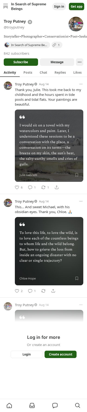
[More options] (81, 84)
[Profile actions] (79, 62)
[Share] (57, 187)
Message (56, 62)
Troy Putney (24, 84)
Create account (60, 354)
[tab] (10, 72)
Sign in (59, 6)
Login (27, 354)
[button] (9, 405)
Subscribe (20, 62)
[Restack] (43, 291)
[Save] (77, 175)
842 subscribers (16, 53)
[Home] (5, 6)
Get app (76, 6)
